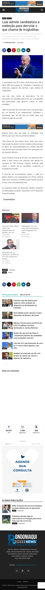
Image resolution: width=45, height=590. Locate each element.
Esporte (15, 523)
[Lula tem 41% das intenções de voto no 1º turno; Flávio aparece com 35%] (7, 345)
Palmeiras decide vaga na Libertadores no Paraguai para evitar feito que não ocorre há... (26, 518)
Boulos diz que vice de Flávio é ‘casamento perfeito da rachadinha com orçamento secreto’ (28, 335)
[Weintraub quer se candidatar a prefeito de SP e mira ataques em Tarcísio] (10, 244)
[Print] (28, 50)
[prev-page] (3, 363)
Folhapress (12, 270)
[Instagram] (22, 571)
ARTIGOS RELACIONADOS (10, 295)
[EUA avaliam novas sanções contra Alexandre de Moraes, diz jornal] (7, 315)
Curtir (9, 426)
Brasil (8, 15)
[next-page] (6, 363)
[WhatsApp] (19, 50)
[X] (9, 50)
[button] (3, 10)
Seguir (23, 426)
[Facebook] (4, 50)
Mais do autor (25, 295)
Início (3, 15)
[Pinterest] (14, 50)
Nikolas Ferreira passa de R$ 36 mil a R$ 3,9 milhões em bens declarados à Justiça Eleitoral (28, 325)
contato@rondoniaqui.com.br (25, 565)
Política (14, 15)
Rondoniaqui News (9, 42)
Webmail (25, 582)
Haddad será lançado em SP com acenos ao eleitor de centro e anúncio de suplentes (27, 355)
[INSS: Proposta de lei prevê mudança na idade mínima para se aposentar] (6, 509)
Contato (19, 582)
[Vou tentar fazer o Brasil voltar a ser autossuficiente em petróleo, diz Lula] (10, 218)
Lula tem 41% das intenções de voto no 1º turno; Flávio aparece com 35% (28, 345)
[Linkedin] (23, 50)
